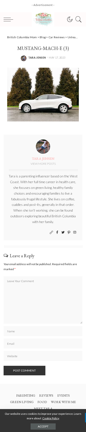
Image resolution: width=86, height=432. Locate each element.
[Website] (51, 232)
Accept (43, 426)
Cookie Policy (50, 418)
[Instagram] (75, 232)
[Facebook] (57, 232)
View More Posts (43, 163)
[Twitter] (63, 232)
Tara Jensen (37, 57)
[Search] (77, 19)
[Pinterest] (69, 232)
